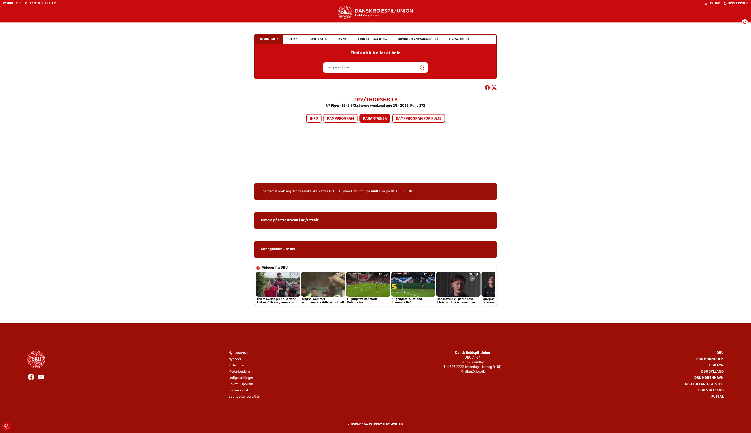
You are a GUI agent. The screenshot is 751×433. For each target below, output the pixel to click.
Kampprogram (340, 118)
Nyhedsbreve (238, 353)
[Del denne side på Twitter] (494, 88)
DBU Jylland (712, 371)
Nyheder (234, 359)
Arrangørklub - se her (278, 249)
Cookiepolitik (238, 390)
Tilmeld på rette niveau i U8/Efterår (290, 220)
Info (314, 118)
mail (374, 191)
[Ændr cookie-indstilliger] (6, 426)
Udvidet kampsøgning (416, 39)
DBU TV (21, 3)
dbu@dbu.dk (475, 371)
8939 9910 (405, 191)
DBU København (709, 378)
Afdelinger (236, 365)
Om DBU (7, 3)
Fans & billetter (43, 3)
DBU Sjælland (711, 390)
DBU (720, 353)
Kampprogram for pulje (418, 118)
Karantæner (375, 118)
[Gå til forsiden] (375, 12)
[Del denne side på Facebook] (487, 88)
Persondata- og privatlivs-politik (375, 424)
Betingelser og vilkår (244, 396)
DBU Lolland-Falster (704, 384)
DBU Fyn (716, 365)
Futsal (717, 396)
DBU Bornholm (710, 359)
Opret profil (738, 3)
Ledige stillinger (240, 378)
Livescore (456, 39)
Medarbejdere (239, 371)
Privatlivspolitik (240, 384)
